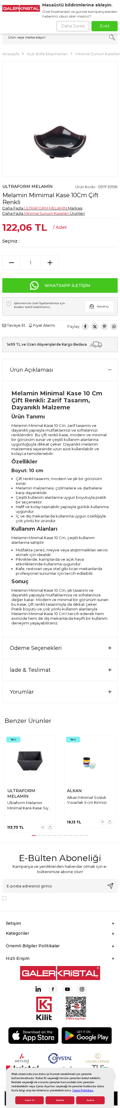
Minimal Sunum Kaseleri (46, 213)
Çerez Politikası (82, 1090)
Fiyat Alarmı (43, 325)
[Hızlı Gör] (43, 827)
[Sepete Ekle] (50, 827)
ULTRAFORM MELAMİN (27, 186)
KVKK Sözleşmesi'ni (29, 897)
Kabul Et (29, 1100)
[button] (34, 835)
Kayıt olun (110, 886)
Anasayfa (10, 53)
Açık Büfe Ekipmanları (47, 53)
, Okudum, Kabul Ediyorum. (56, 897)
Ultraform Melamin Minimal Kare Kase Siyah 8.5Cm (30, 805)
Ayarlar (90, 1100)
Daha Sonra (72, 26)
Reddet (60, 1100)
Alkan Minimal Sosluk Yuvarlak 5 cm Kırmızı (87, 800)
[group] (60, 118)
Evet (105, 26)
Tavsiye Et (15, 325)
